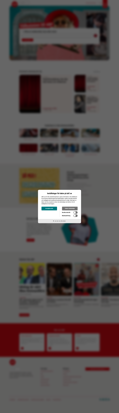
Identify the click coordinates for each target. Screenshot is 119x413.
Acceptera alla (49, 208)
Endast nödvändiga (70, 208)
